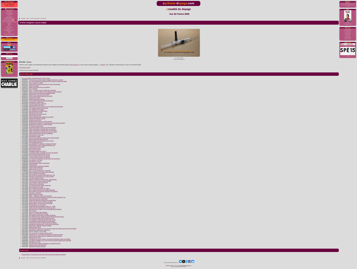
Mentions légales (169, 265)
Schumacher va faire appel (36, 102)
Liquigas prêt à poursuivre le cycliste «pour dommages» (44, 224)
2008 (27, 18)
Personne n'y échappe (35, 193)
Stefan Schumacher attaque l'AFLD (38, 139)
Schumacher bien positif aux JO (37, 114)
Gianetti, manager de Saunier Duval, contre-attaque (43, 179)
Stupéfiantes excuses (9, 30)
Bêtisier (9, 28)
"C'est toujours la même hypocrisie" (38, 182)
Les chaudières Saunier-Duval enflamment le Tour (42, 219)
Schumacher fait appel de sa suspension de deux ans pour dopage (47, 123)
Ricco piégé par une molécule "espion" (39, 188)
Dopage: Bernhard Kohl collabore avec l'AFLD (41, 117)
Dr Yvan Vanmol (348, 37)
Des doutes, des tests (35, 161)
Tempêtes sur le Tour (34, 242)
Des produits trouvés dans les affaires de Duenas (42, 215)
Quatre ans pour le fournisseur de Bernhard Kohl (42, 93)
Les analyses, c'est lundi (35, 160)
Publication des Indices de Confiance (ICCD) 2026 (348, 4)
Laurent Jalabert (348, 31)
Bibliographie (9, 17)
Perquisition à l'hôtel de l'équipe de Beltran (40, 225)
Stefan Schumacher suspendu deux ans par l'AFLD (43, 130)
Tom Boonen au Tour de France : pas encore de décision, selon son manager (49, 239)
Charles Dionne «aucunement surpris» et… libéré (42, 206)
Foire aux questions (9, 34)
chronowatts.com (348, 46)
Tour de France (74, 64)
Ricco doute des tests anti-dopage (38, 199)
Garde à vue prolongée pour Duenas (38, 213)
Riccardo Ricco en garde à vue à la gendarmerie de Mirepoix (45, 209)
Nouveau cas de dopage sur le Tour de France (41, 176)
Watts (9, 24)
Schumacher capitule (34, 97)
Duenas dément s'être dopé (36, 184)
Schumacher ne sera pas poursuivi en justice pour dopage (44, 84)
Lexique (9, 16)
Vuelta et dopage (9, 5)
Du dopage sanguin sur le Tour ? (37, 151)
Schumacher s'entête (34, 136)
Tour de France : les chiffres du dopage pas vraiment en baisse (46, 234)
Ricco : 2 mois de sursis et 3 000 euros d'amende (42, 90)
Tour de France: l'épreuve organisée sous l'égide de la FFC (45, 243)
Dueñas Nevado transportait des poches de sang (42, 207)
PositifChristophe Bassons (347, 23)
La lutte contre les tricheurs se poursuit (39, 157)
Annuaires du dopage (9, 18)
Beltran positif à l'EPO (35, 227)
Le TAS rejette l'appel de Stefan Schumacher (41, 100)
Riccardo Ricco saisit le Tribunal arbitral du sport (42, 145)
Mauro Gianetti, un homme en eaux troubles (41, 203)
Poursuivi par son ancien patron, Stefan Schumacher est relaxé (46, 80)
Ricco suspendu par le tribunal (37, 173)
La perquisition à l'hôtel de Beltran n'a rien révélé (42, 221)
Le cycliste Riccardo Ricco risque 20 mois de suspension (44, 158)
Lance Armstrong (348, 29)
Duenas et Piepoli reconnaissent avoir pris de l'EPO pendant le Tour (47, 197)
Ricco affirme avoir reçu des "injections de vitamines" (43, 191)
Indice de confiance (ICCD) (9, 3)
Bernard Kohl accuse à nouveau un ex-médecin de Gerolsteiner (46, 106)
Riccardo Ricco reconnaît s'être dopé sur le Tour (42, 175)
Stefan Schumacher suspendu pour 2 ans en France (43, 132)
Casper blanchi (33, 164)
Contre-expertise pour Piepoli (36, 146)
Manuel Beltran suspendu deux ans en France (41, 141)
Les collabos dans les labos (36, 109)
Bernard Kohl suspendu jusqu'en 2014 (39, 94)
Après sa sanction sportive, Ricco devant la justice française (45, 91)
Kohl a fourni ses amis (35, 115)
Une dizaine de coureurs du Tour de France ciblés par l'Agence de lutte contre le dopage (52, 228)
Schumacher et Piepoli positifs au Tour (39, 154)
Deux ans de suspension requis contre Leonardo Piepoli (44, 138)
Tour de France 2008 (34, 18)
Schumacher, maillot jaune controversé (39, 230)
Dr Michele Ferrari (347, 30)
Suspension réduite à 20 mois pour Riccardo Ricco (42, 127)
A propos (9, 43)
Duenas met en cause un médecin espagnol (41, 202)
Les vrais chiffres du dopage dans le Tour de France (36, 78)
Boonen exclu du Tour (35, 237)
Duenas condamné (34, 85)
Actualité (9, 11)
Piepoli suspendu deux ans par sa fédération (41, 133)
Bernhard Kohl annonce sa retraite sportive (40, 121)
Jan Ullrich (348, 36)
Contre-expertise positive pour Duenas (39, 163)
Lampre (103, 64)
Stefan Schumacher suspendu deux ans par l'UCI (42, 129)
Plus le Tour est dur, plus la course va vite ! (40, 233)
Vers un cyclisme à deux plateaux (38, 212)
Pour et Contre (9, 27)
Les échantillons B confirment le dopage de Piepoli (42, 143)
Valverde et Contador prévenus (37, 246)
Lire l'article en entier (24, 67)
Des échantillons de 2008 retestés (38, 111)
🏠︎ (19, 18)
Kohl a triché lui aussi (35, 149)
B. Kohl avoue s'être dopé (36, 126)
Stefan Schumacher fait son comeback (39, 87)
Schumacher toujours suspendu (37, 103)
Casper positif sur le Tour (35, 169)
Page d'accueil (9, 10)
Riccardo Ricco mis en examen (37, 204)
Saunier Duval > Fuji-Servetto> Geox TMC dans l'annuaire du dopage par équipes (44, 254)
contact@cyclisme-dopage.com (184, 265)
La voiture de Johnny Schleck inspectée (40, 185)
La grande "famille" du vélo (36, 178)
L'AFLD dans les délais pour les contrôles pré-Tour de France (45, 236)
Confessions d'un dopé (35, 120)
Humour (9, 31)
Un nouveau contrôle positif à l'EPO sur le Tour (41, 218)
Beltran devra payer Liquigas (36, 99)
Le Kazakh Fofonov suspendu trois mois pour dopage (43, 152)
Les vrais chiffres (8, 4)
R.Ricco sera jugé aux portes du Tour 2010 (40, 96)
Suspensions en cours (9, 39)
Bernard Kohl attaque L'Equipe (37, 118)
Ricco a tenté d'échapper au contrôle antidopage (42, 190)
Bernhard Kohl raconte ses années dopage (40, 124)
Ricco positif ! (32, 210)
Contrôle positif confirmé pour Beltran (39, 166)
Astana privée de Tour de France (37, 245)
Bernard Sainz (347, 34)
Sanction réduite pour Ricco (36, 105)
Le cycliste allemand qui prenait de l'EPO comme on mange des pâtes (48, 81)
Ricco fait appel (33, 88)
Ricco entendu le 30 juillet (36, 187)
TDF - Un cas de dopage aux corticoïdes (40, 170)
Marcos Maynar (348, 33)
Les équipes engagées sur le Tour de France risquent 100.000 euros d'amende (50, 240)
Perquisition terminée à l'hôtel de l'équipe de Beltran (43, 222)
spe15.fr (347, 56)
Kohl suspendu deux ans (35, 142)
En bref (9, 14)
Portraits (9, 23)
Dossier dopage (9, 13)
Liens (9, 32)
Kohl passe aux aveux (35, 148)
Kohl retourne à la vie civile (36, 135)
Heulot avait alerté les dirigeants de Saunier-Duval (42, 200)
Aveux (9, 25)
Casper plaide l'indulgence (36, 167)
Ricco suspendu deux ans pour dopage (39, 155)
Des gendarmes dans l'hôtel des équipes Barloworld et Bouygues (46, 216)
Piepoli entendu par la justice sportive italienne (41, 172)
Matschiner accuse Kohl (35, 112)
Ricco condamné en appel (36, 82)
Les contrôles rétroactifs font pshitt (38, 108)
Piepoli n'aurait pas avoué (36, 194)
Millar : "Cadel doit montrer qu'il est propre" (40, 196)
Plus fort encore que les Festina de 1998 (40, 181)
